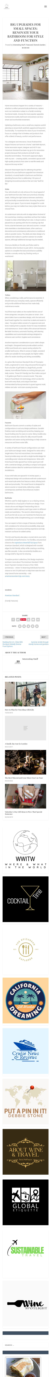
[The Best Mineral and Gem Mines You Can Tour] (25, 762)
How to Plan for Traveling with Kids (19, 710)
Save (24, 619)
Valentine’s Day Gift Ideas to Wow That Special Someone (23, 813)
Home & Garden (39, 45)
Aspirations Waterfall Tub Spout (26, 543)
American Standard (12, 595)
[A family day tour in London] (25, 728)
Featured (29, 45)
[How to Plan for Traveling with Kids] (25, 694)
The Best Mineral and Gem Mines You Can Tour (24, 778)
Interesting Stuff (19, 45)
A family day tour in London (16, 744)
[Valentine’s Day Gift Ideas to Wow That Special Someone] (25, 796)
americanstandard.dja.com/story (17, 576)
